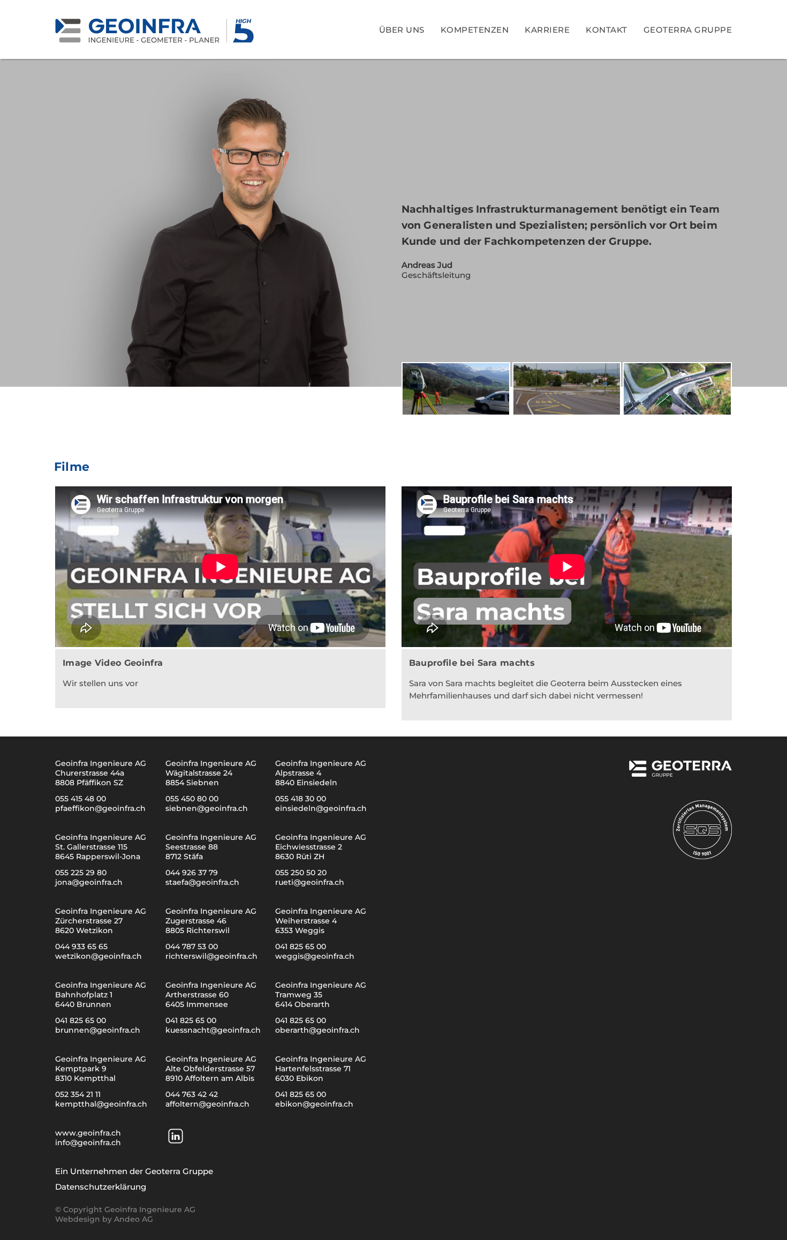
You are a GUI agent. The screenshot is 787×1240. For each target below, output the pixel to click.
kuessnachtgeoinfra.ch (213, 1030)
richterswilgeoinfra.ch (211, 956)
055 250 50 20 (301, 872)
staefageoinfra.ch (202, 882)
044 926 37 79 (191, 872)
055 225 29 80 (81, 872)
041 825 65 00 (300, 946)
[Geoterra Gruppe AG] (679, 773)
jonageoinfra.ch (89, 882)
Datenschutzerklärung (100, 1187)
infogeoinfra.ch (88, 1142)
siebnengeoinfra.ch (206, 808)
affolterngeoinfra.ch (207, 1104)
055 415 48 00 (80, 798)
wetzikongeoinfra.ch (98, 956)
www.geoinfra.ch (88, 1133)
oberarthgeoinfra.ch (317, 1030)
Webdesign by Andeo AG (104, 1219)
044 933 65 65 (81, 946)
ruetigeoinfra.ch (309, 882)
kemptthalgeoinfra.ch (101, 1104)
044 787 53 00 (191, 946)
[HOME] (156, 29)
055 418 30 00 (300, 798)
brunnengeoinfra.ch (97, 1030)
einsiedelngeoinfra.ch (321, 808)
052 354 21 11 (78, 1094)
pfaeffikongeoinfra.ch (100, 808)
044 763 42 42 (191, 1094)
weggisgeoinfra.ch (314, 956)
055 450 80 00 (191, 798)
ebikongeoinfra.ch (314, 1104)
